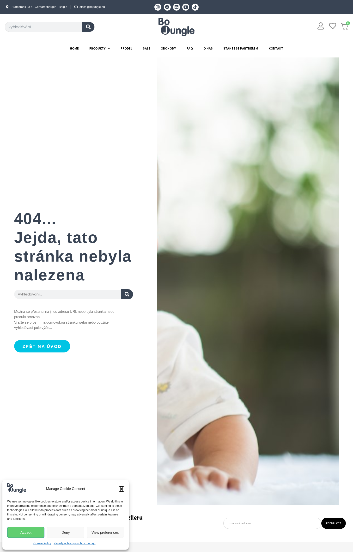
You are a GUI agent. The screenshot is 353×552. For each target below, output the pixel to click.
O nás (208, 48)
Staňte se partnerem (240, 48)
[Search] (88, 27)
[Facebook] (167, 7)
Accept (25, 532)
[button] (121, 489)
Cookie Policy (42, 543)
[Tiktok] (195, 7)
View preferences (105, 532)
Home (74, 48)
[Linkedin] (176, 7)
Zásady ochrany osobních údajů (75, 543)
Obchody (168, 48)
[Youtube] (185, 7)
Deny (65, 532)
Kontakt (276, 48)
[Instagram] (157, 7)
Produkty (97, 48)
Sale (146, 48)
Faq (190, 48)
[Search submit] (127, 294)
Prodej (126, 48)
